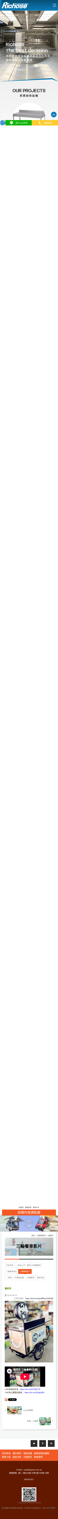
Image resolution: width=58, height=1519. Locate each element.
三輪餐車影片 (25, 1271)
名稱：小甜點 (33, 1421)
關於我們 (17, 1453)
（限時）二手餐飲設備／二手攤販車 (20, 1278)
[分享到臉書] (42, 1443)
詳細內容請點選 (29, 1212)
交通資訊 (27, 1457)
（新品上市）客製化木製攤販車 (28, 1265)
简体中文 (36, 1207)
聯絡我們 (28, 1207)
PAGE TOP (50, 1513)
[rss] (51, 1443)
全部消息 (9, 1265)
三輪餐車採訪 (11, 1271)
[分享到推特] (34, 1443)
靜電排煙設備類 (41, 1453)
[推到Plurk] (6, 1399)
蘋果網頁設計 (29, 1480)
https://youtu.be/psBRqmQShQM (39, 1298)
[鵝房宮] (29, 1331)
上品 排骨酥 (27, 1410)
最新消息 (40, 1278)
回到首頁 (6, 1453)
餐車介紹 (6, 1457)
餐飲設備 (27, 1453)
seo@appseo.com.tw (33, 1470)
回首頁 (21, 1207)
